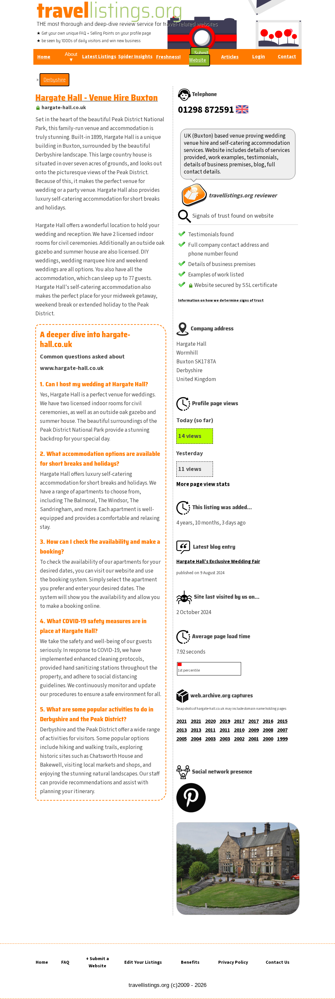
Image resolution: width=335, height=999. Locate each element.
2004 (196, 738)
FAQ (65, 962)
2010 (239, 730)
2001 (253, 738)
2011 (210, 730)
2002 (239, 738)
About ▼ (71, 56)
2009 (253, 730)
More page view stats (203, 484)
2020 (210, 721)
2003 (210, 738)
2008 (268, 730)
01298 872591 (206, 110)
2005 (181, 738)
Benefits (190, 962)
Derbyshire (54, 80)
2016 (268, 721)
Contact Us (278, 962)
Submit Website (199, 57)
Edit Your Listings (143, 962)
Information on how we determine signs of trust (221, 300)
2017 (239, 721)
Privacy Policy (233, 962)
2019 (225, 721)
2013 (181, 730)
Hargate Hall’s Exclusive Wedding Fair (218, 561)
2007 (282, 730)
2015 (282, 721)
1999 (282, 738)
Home (42, 962)
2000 (268, 738)
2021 (181, 721)
